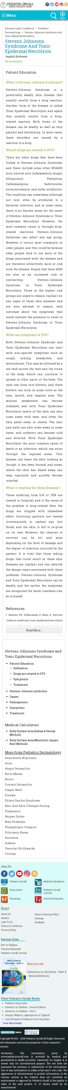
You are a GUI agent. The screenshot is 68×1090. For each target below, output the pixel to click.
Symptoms (20, 679)
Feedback (39, 922)
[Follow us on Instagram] (61, 4)
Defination (20, 668)
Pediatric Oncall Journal (14, 952)
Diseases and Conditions (19, 28)
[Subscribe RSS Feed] (66, 4)
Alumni (5, 917)
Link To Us (7, 921)
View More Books (12, 1023)
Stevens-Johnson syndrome (28, 691)
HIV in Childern (9, 944)
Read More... (34, 630)
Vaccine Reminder (11, 948)
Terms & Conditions (12, 925)
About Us (6, 913)
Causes (14, 696)
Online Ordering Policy (47, 914)
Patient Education (22, 663)
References (15, 608)
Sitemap (39, 918)
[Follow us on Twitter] (52, 4)
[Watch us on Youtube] (57, 4)
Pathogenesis (19, 702)
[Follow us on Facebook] (47, 4)
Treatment (20, 684)
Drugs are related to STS (29, 673)
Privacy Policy (8, 929)
